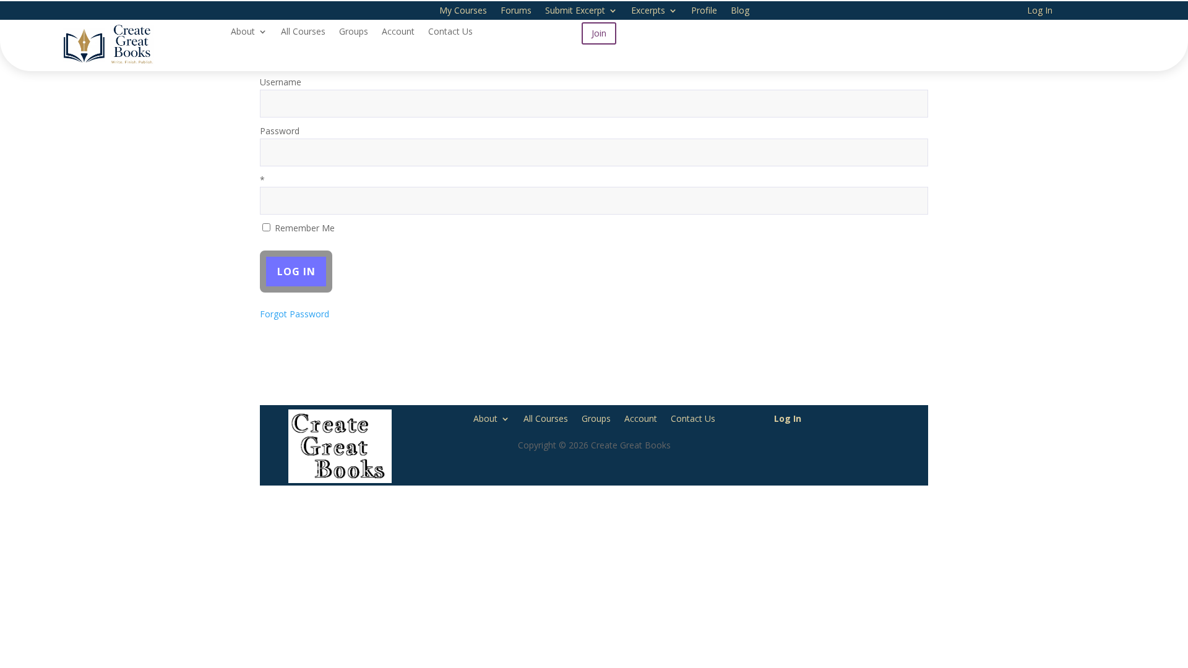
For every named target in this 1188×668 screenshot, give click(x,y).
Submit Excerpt (575, 11)
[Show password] (910, 152)
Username (280, 82)
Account (398, 32)
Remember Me (303, 228)
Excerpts (648, 11)
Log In (1039, 11)
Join (599, 33)
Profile (704, 11)
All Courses (303, 32)
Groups (353, 32)
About (243, 32)
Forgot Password (294, 314)
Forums (516, 11)
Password (279, 131)
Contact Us (450, 32)
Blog (740, 11)
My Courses (463, 11)
